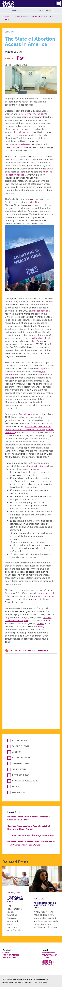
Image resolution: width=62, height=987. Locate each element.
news (25, 17)
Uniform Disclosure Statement (47, 962)
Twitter (22, 58)
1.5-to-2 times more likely (31, 113)
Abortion (16, 650)
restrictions (26, 414)
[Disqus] (31, 689)
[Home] (9, 4)
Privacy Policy (49, 955)
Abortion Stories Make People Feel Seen (45, 905)
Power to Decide (11, 17)
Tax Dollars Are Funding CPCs (15, 899)
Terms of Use (48, 953)
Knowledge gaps (22, 132)
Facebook (17, 58)
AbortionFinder (46, 10)
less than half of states (41, 338)
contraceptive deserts (18, 144)
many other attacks (44, 596)
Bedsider (15, 10)
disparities (42, 650)
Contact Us (8, 953)
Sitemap (45, 958)
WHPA (40, 623)
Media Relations (10, 955)
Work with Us (9, 958)
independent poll (41, 310)
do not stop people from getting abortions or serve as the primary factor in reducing (29, 429)
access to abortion (38, 466)
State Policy (28, 650)
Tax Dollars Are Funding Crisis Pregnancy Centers (30, 835)
